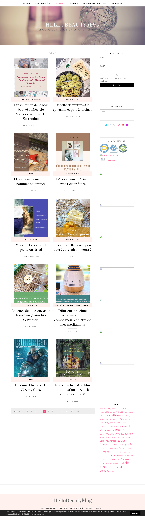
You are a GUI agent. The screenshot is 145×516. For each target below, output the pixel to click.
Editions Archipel (108, 440)
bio (125, 416)
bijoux (121, 415)
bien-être (112, 415)
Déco (68, 173)
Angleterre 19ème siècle (118, 408)
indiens (110, 448)
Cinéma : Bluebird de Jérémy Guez (31, 387)
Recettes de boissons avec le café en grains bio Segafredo (31, 315)
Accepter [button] (135, 513)
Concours (117, 3)
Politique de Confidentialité (71, 508)
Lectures (74, 3)
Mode (35, 239)
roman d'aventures (125, 456)
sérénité (115, 463)
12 (72, 411)
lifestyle (122, 448)
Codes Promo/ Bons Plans (95, 3)
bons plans (129, 416)
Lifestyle (60, 3)
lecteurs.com (110, 160)
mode (106, 451)
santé (119, 459)
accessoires (104, 408)
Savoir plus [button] (40, 514)
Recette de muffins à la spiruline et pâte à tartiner (72, 107)
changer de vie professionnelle (117, 422)
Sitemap (89, 508)
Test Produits (84, 305)
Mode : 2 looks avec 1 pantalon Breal (31, 247)
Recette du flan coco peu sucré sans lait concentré (72, 247)
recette (119, 452)
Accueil (26, 3)
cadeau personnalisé (112, 419)
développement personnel (119, 437)
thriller (112, 471)
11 (67, 411)
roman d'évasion (108, 459)
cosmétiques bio (125, 433)
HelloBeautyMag (72, 24)
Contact (100, 508)
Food (68, 99)
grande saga (122, 444)
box (101, 419)
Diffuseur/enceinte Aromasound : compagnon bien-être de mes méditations (72, 318)
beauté (126, 412)
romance (113, 455)
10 (62, 411)
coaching (115, 426)
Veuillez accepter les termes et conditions (113, 79)
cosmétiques (108, 433)
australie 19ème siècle (107, 412)
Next (77, 411)
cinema (111, 426)
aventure (119, 412)
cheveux (104, 425)
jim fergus (115, 448)
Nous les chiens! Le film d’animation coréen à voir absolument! (72, 389)
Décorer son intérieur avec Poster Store (72, 181)
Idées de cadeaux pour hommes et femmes (31, 181)
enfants (115, 444)
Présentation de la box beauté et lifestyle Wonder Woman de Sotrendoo (31, 112)
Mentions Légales (48, 508)
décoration (103, 437)
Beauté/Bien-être (43, 3)
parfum (112, 452)
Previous (17, 411)
